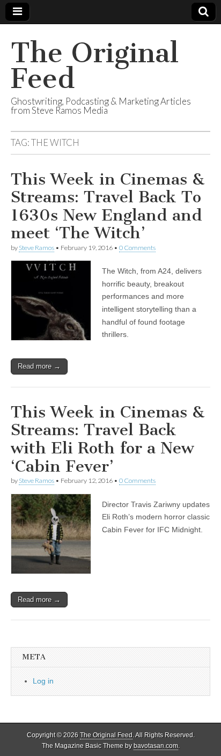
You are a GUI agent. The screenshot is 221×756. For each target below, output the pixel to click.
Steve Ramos (36, 248)
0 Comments (137, 248)
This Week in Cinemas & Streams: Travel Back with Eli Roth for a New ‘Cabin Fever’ (107, 439)
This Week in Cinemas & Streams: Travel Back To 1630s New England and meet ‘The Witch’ (107, 206)
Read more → (39, 366)
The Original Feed (95, 65)
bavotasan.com (156, 746)
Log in (43, 681)
